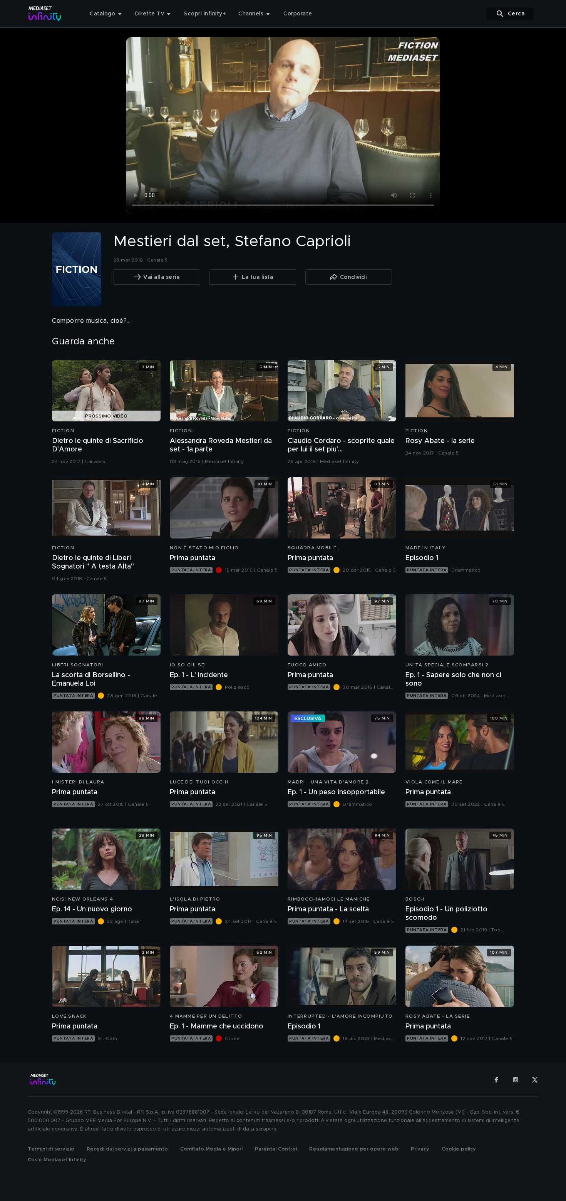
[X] (534, 1079)
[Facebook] (496, 1079)
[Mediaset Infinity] (45, 14)
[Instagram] (515, 1079)
